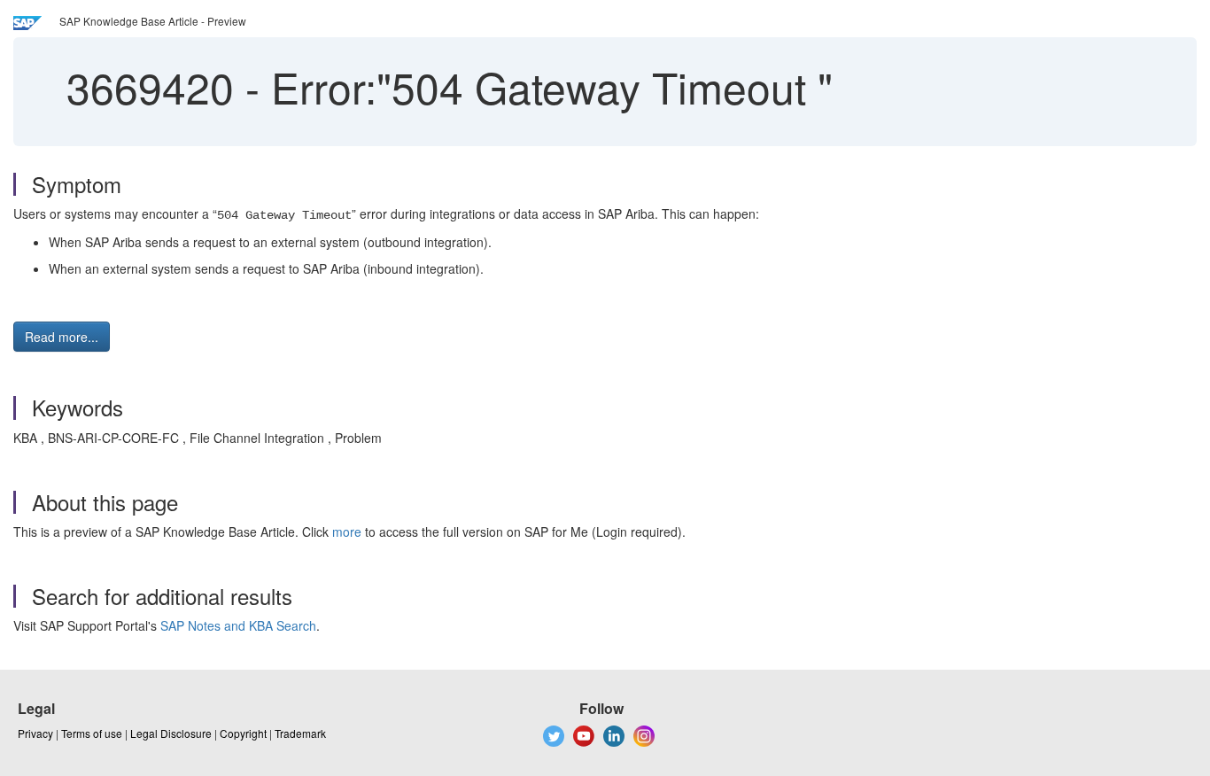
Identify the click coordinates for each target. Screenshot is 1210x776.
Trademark (300, 733)
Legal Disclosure (171, 733)
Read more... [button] (61, 336)
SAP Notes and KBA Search (238, 625)
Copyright (243, 733)
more (346, 531)
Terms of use (91, 733)
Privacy (35, 733)
